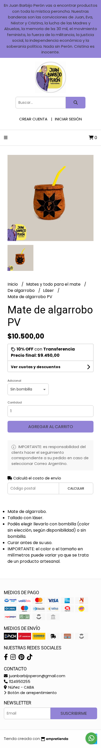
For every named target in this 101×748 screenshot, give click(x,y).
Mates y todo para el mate (54, 284)
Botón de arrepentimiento (32, 692)
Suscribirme (74, 713)
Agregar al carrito (50, 427)
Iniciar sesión (68, 119)
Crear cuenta (33, 119)
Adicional (14, 381)
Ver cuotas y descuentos (35, 366)
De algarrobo (22, 290)
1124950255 (19, 681)
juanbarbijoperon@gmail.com (36, 675)
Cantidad (15, 402)
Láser (49, 290)
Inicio (13, 284)
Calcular (76, 488)
